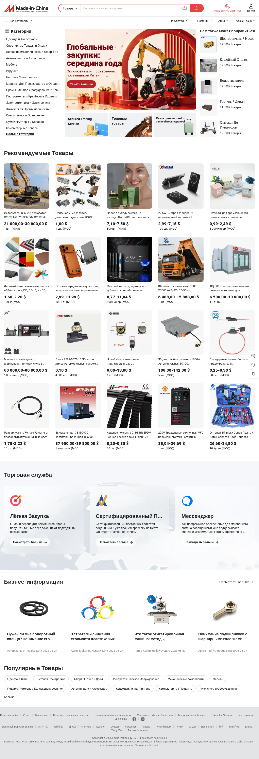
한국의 (180, 726)
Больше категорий (20, 134)
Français (86, 726)
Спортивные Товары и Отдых (26, 45)
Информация (246, 715)
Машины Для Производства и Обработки (33, 84)
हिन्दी (221, 726)
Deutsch (115, 726)
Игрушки (12, 71)
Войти (251, 11)
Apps (221, 21)
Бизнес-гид (121, 718)
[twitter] (142, 718)
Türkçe (248, 726)
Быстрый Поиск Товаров (192, 715)
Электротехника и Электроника (28, 102)
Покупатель (177, 21)
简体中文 (43, 726)
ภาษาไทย (234, 726)
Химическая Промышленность (27, 109)
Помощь (202, 21)
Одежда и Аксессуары (22, 39)
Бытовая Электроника (21, 77)
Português (130, 726)
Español (100, 726)
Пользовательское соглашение (71, 715)
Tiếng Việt (117, 730)
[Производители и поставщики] (26, 8)
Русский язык (163, 726)
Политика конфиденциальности (113, 715)
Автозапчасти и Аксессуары (26, 58)
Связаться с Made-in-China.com (155, 715)
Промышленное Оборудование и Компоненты (33, 90)
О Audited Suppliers (222, 715)
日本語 (72, 726)
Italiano (146, 726)
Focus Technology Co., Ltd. (126, 737)
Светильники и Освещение (25, 115)
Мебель (11, 64)
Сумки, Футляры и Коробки (25, 122)
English (29, 726)
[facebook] (134, 718)
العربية (192, 726)
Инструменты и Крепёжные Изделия (31, 96)
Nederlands (207, 726)
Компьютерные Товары (22, 128)
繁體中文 (58, 726)
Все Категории (19, 21)
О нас (26, 715)
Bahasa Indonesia (138, 730)
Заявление (41, 715)
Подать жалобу (9, 715)
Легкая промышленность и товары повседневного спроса (33, 52)
